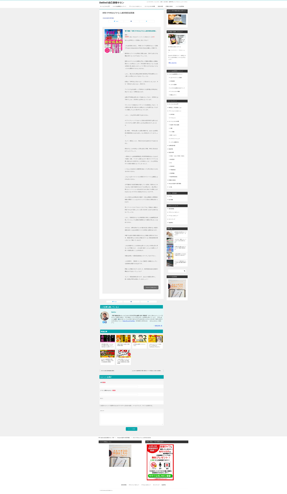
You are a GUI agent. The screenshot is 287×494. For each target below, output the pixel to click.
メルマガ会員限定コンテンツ (119, 6)
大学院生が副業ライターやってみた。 (139, 345)
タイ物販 (172, 131)
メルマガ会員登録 (180, 6)
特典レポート (173, 94)
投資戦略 (172, 173)
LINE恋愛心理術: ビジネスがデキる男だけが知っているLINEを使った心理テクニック (107, 345)
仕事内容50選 (172, 145)
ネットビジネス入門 (105, 6)
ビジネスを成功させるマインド (177, 88)
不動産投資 (172, 169)
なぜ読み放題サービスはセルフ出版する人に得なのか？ (180, 254)
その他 (170, 187)
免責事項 (171, 222)
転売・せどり (173, 135)
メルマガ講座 (173, 84)
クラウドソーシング (175, 138)
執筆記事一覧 (158, 325)
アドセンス (172, 117)
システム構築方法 (174, 142)
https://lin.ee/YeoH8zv (129, 321)
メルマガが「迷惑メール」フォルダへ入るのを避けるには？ (180, 241)
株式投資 (172, 159)
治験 (171, 128)
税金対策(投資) (173, 176)
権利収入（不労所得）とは (175, 107)
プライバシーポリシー (174, 212)
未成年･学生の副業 (174, 124)
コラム (170, 196)
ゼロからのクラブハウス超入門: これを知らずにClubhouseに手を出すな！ (155, 345)
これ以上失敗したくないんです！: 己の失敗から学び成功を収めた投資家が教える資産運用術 (123, 361)
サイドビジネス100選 (150, 6)
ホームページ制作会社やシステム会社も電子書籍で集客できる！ (180, 262)
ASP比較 (172, 114)
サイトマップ (172, 219)
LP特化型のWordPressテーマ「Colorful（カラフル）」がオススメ (180, 233)
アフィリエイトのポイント (135, 6)
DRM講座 (172, 81)
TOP (107, 437)
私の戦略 (171, 199)
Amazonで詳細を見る (151, 287)
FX (171, 162)
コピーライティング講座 (176, 77)
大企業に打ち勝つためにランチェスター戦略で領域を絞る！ (180, 248)
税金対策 (171, 149)
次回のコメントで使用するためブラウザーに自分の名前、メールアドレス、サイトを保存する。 (127, 405)
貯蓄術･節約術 (169, 6)
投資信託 (172, 166)
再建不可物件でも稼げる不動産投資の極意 (123, 345)
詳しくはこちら (173, 62)
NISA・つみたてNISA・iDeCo (177, 156)
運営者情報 (171, 208)
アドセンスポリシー (173, 215)
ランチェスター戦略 (175, 91)
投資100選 (160, 6)
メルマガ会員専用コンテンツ (175, 74)
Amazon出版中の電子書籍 (108, 18)
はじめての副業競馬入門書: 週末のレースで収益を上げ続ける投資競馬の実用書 (107, 360)
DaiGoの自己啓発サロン (111, 2)
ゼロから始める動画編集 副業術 (107, 370)
